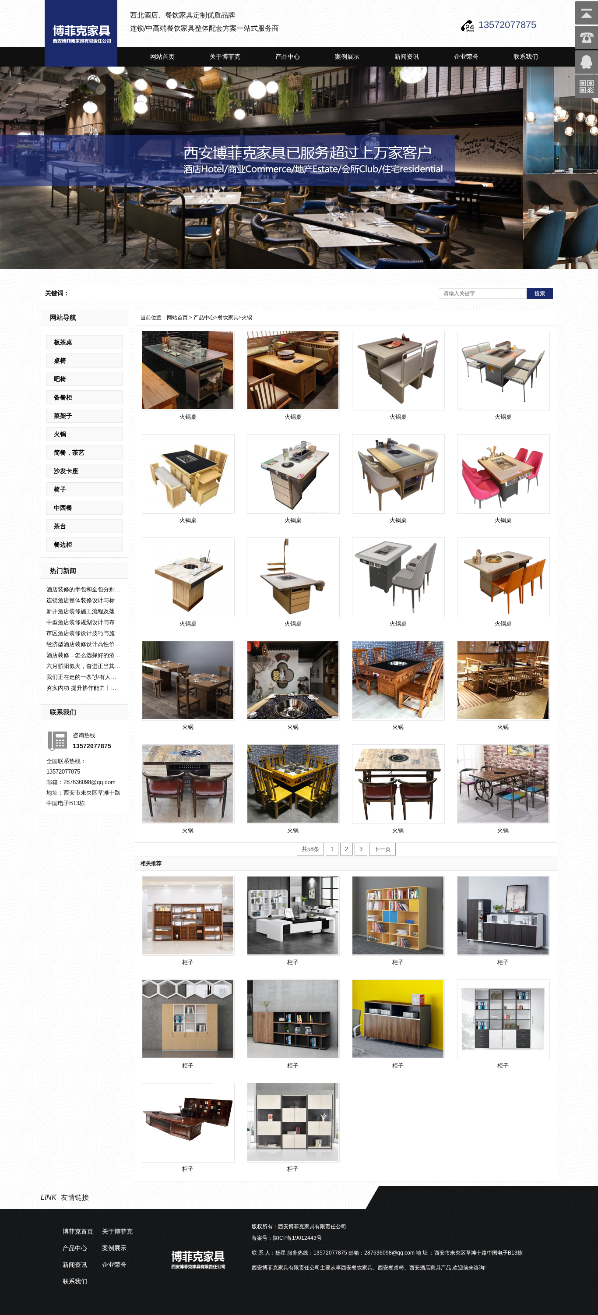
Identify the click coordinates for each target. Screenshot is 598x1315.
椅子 (60, 489)
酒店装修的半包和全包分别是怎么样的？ (83, 589)
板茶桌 (63, 342)
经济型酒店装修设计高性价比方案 (83, 644)
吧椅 (60, 378)
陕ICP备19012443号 (297, 1238)
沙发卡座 (66, 470)
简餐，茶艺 (69, 452)
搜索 (540, 293)
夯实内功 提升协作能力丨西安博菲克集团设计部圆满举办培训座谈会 (83, 688)
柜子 (187, 962)
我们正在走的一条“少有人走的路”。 (83, 677)
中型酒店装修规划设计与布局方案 (83, 622)
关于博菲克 (225, 56)
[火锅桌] (187, 370)
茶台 (60, 526)
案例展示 (347, 56)
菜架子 (63, 415)
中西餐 (63, 507)
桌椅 (60, 360)
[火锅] (187, 680)
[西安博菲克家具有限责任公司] (81, 33)
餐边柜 (63, 544)
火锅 (60, 434)
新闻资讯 (406, 56)
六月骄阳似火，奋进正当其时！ (83, 666)
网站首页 (162, 56)
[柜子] (187, 915)
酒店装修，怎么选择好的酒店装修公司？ (83, 655)
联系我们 (526, 56)
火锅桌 (188, 417)
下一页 (382, 849)
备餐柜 (63, 397)
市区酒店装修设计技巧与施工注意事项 (83, 633)
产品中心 (287, 56)
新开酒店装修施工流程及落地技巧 (83, 611)
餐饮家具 (228, 318)
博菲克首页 (78, 1231)
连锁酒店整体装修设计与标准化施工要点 (83, 600)
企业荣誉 (466, 56)
